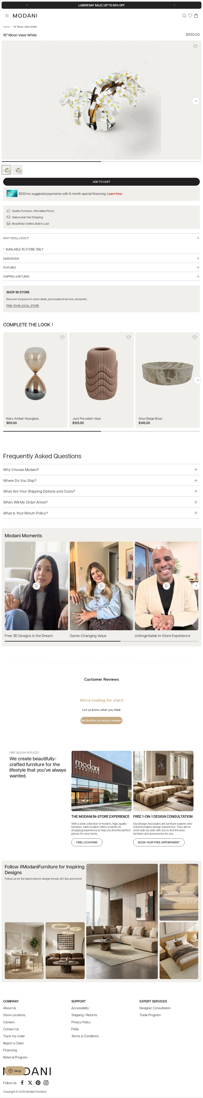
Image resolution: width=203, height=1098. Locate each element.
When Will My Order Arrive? (25, 502)
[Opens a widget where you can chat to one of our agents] (15, 1071)
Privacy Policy (81, 1022)
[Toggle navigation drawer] (7, 15)
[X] (30, 1082)
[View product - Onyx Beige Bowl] (167, 380)
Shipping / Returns (84, 1015)
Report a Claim (13, 1043)
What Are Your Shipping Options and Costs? (39, 491)
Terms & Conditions (85, 1036)
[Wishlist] (190, 16)
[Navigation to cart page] (196, 15)
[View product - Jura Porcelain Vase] (101, 380)
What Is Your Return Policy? (25, 513)
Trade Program (150, 1015)
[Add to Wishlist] (195, 46)
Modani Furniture (36, 1091)
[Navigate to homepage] (25, 16)
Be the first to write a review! (101, 720)
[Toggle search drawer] (184, 15)
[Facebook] (22, 1082)
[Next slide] (175, 5)
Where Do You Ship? (19, 480)
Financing (10, 1050)
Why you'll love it (16, 238)
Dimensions (11, 258)
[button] (196, 101)
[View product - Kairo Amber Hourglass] (35, 380)
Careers (9, 1022)
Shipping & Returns (16, 276)
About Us (9, 1008)
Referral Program (15, 1057)
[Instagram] (46, 1082)
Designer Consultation (155, 1008)
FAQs (75, 1029)
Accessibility (80, 1008)
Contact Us (11, 1029)
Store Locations (14, 1015)
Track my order (14, 1036)
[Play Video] (36, 586)
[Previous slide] (27, 5)
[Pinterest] (38, 1082)
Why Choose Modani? (21, 469)
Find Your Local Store (22, 305)
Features (9, 267)
